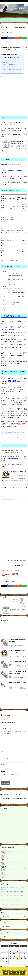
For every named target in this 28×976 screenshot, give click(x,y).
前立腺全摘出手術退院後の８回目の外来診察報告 (12, 896)
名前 (2, 751)
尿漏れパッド (23, 562)
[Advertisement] (14, 96)
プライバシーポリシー (16, 1)
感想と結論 (4, 62)
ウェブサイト (4, 764)
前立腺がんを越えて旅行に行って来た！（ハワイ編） (13, 888)
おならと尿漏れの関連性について (17, 661)
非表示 (18, 57)
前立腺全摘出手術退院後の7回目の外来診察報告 (12, 900)
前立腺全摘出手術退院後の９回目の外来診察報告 (12, 892)
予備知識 (9, 20)
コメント (3, 736)
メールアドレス (5, 758)
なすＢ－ (24, 565)
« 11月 (7, 963)
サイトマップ (8, 1)
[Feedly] (24, 38)
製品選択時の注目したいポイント (9, 66)
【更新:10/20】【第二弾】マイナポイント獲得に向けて (13, 904)
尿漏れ (24, 560)
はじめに (4, 60)
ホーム (3, 1)
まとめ (3, 71)
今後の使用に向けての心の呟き (9, 68)
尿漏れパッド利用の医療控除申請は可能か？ (12, 69)
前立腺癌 (20, 560)
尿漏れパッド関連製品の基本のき (9, 64)
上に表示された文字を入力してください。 (10, 774)
